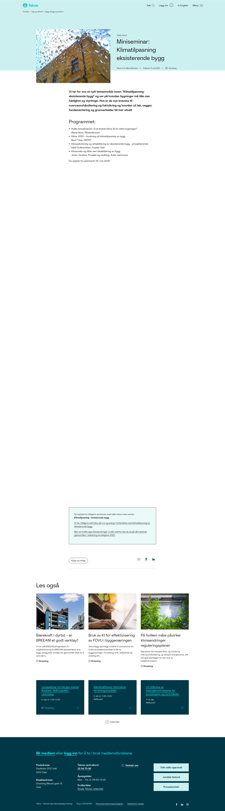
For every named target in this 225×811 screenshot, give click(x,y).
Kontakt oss (132, 765)
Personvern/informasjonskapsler (109, 804)
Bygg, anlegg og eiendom (54, 12)
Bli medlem (45, 753)
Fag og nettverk (37, 12)
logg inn (70, 753)
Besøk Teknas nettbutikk (90, 788)
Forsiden (26, 12)
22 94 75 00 (84, 768)
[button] (150, 5)
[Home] (30, 5)
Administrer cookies (135, 804)
